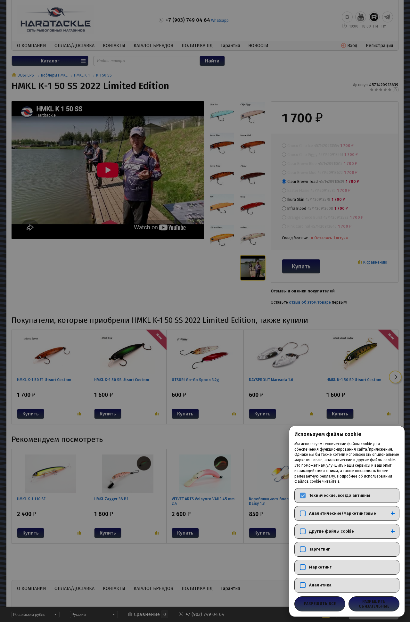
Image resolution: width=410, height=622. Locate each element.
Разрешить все (320, 604)
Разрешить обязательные (374, 603)
